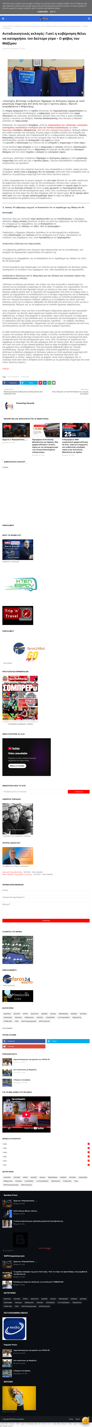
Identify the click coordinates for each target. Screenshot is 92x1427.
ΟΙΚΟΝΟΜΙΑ (8, 1017)
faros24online (19, 1419)
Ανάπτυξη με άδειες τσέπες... (25, 1211)
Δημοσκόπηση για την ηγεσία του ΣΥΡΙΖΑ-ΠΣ (31, 1059)
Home (71, 1419)
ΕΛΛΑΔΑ (53, 1014)
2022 (46, 1161)
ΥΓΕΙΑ (16, 1021)
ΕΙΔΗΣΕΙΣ (44, 1014)
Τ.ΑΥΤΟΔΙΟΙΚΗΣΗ (13, 377)
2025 (46, 1148)
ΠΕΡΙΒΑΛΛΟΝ (29, 1017)
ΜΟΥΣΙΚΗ (83, 1014)
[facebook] (23, 1041)
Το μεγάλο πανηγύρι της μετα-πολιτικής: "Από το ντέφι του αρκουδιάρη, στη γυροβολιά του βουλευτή (50, 1273)
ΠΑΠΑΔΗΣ (18, 1017)
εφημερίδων (22, 724)
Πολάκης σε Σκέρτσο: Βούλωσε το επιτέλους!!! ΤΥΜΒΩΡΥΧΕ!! (38, 1282)
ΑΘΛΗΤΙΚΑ (7, 1014)
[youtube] (23, 1046)
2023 (46, 1156)
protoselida (30, 724)
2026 (46, 1144)
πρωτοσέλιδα (13, 724)
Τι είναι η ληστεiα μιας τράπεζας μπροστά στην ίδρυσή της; (38, 1221)
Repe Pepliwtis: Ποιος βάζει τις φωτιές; (17, 874)
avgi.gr (5, 368)
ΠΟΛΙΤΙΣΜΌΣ (50, 1017)
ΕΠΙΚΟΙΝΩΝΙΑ (63, 1014)
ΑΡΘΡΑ (25, 1014)
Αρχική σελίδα (7, 26)
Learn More (42, 12)
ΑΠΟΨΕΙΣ (17, 1014)
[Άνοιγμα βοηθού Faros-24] (85, 1420)
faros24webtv (7, 1028)
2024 (46, 1152)
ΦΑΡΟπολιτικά (44, 1021)
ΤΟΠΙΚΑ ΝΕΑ (18, 26)
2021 (46, 1165)
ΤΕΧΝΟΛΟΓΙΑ (76, 1017)
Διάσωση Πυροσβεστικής (12, 872)
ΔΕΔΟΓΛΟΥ (34, 1014)
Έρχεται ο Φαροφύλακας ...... (15, 439)
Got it (53, 12)
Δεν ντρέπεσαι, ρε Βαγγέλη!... (25, 1070)
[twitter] (68, 1041)
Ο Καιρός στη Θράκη (21, 1080)
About (78, 1419)
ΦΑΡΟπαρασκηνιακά (28, 1021)
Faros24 (7, 49)
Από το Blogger (44, 1248)
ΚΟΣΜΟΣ (74, 1014)
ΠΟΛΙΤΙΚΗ (40, 1017)
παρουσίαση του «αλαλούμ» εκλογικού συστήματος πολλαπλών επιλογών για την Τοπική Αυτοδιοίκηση (44, 126)
